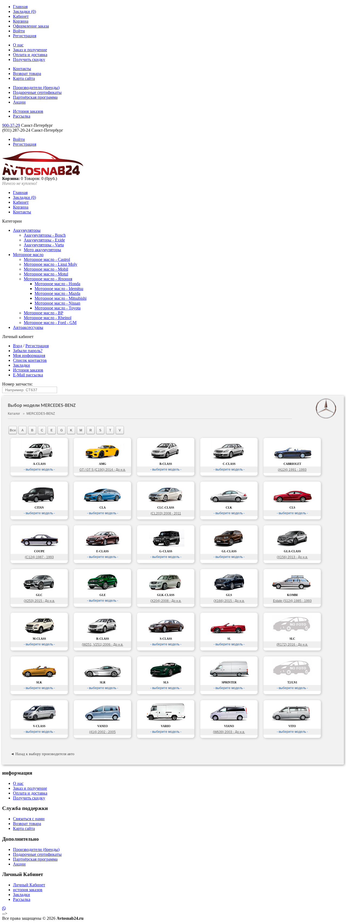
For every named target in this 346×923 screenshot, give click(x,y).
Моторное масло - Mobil (46, 269)
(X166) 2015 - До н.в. (229, 601)
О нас (18, 45)
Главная (20, 6)
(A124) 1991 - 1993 (292, 470)
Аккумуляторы (27, 230)
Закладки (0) (24, 11)
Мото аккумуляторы (42, 249)
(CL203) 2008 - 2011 (166, 513)
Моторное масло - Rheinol (47, 317)
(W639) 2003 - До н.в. (229, 732)
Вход (17, 345)
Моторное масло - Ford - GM (50, 322)
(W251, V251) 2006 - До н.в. (102, 644)
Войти (19, 31)
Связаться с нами (29, 818)
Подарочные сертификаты (37, 92)
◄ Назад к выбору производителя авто (42, 754)
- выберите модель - (39, 469)
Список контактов (30, 360)
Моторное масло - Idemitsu (59, 288)
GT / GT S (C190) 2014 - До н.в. (102, 470)
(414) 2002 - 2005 (102, 732)
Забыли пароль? (27, 350)
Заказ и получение (30, 49)
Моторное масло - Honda (57, 283)
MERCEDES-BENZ (40, 413)
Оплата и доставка (30, 54)
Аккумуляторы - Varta (44, 245)
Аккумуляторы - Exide (44, 240)
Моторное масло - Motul (46, 274)
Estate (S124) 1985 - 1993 (292, 601)
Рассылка (21, 116)
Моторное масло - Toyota (58, 308)
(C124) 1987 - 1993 (39, 557)
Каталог (14, 413)
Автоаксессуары (28, 327)
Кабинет (21, 16)
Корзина (20, 21)
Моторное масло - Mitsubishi (60, 298)
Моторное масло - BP (43, 313)
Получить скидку (29, 59)
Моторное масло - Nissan (57, 303)
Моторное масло (28, 254)
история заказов (27, 889)
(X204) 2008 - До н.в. (165, 601)
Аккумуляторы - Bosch (45, 235)
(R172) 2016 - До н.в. (292, 644)
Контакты (22, 68)
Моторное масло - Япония (48, 279)
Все (13, 430)
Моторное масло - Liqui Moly (50, 264)
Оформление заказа (31, 26)
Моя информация (29, 355)
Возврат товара (27, 73)
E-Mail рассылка (28, 375)
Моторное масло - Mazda (57, 293)
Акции (19, 102)
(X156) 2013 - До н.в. (292, 557)
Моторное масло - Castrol (47, 259)
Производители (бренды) (36, 87)
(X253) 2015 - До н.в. (39, 601)
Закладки (21, 365)
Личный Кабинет (29, 885)
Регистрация (24, 35)
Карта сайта (24, 78)
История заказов (28, 111)
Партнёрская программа (35, 97)
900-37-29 (11, 125)
